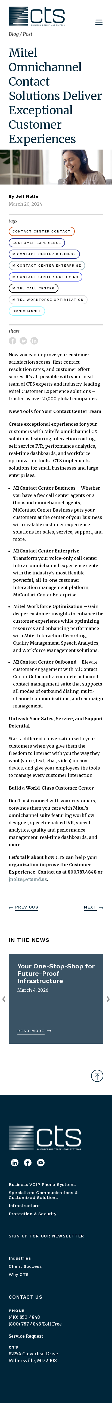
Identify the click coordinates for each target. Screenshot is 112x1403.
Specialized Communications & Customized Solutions (43, 1195)
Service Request (26, 1336)
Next (90, 907)
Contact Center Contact (42, 231)
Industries (20, 1258)
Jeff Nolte (26, 196)
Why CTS (19, 1274)
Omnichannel (27, 311)
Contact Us (25, 1297)
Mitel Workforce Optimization (48, 300)
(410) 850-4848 (24, 1317)
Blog (14, 34)
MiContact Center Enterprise (47, 265)
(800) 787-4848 (25, 1324)
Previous (26, 907)
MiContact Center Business (44, 254)
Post (27, 34)
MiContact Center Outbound (46, 277)
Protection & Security (33, 1213)
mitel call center (34, 288)
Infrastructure (24, 1205)
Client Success (25, 1266)
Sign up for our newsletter (46, 1236)
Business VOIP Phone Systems (42, 1184)
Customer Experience (37, 243)
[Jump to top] (97, 1076)
